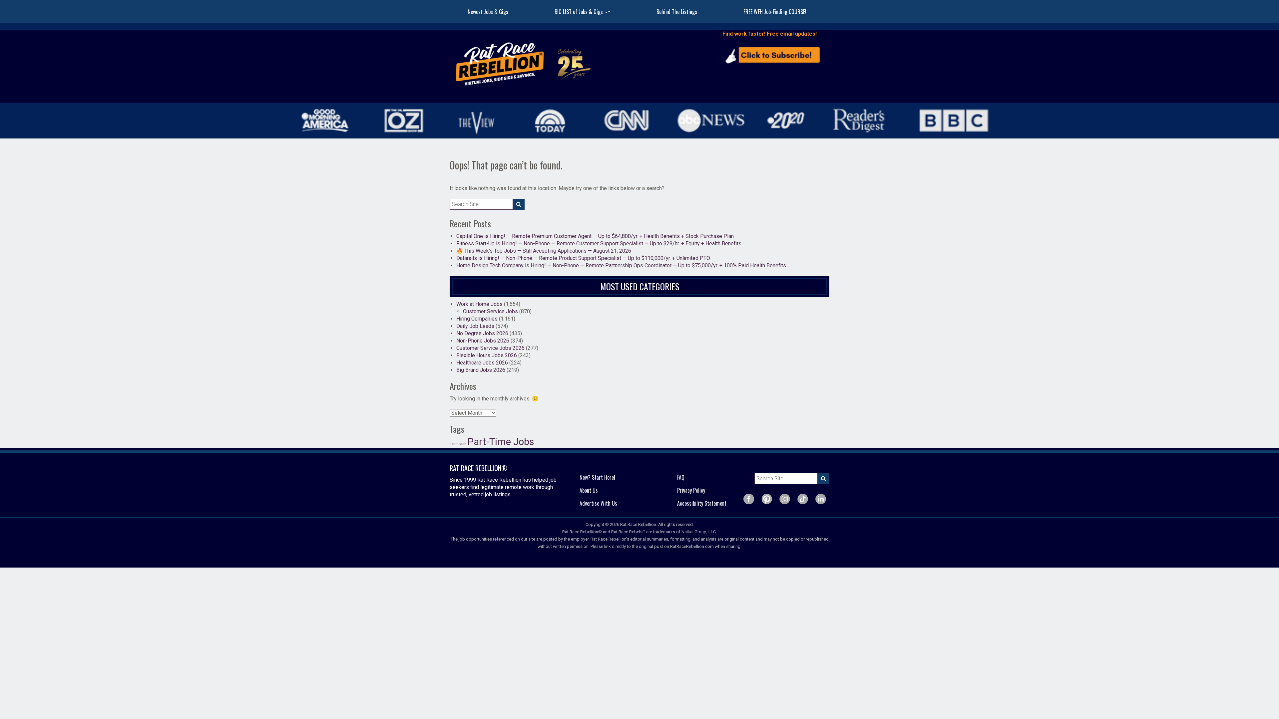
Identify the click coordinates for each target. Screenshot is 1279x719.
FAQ (680, 477)
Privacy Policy (691, 490)
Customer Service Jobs (490, 311)
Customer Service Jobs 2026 (490, 348)
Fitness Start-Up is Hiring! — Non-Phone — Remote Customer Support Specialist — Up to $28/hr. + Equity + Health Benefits (598, 243)
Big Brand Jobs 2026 (480, 370)
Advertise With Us (598, 503)
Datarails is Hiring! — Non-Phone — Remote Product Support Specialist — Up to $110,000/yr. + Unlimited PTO (583, 258)
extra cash (458, 444)
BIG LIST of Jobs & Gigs (583, 14)
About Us (589, 490)
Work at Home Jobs (479, 304)
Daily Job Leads (475, 326)
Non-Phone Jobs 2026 (482, 341)
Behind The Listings (676, 12)
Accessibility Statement (701, 503)
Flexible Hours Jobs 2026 (486, 355)
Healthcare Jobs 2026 (482, 363)
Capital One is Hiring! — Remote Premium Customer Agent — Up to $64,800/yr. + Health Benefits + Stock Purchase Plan (595, 236)
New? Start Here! (597, 477)
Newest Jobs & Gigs (488, 12)
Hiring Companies (477, 319)
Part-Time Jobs (501, 441)
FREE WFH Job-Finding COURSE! (774, 12)
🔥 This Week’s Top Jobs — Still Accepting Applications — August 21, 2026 (543, 251)
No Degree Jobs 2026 (482, 333)
